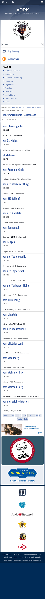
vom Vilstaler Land (13, 343)
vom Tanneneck (11, 227)
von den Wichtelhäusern (16, 401)
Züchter (21, 107)
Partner (8, 102)
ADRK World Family (13, 71)
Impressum (6, 554)
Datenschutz (17, 554)
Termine (9, 88)
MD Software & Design (20, 560)
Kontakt (38, 557)
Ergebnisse (10, 84)
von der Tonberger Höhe (16, 285)
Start (5, 416)
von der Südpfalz (12, 213)
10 (30, 416)
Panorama (9, 81)
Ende (26, 419)
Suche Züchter (11, 95)
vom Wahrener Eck (13, 372)
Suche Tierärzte (11, 98)
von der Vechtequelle (14, 329)
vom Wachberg (11, 357)
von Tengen (9, 242)
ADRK (22, 9)
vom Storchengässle (13, 169)
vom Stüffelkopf (11, 198)
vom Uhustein (10, 314)
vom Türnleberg (11, 300)
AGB (15, 557)
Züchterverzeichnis (33, 107)
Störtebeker (9, 155)
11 (33, 416)
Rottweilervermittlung (14, 77)
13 (40, 416)
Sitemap (30, 557)
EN (6, 2)
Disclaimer (8, 557)
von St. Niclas (10, 140)
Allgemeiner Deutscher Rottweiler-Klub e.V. (23, 13)
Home (14, 107)
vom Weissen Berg (13, 386)
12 (37, 416)
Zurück (11, 416)
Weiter (20, 419)
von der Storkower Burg (15, 184)
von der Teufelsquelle (14, 256)
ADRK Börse (10, 74)
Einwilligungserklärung (32, 554)
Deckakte (9, 91)
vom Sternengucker (13, 126)
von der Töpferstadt (13, 271)
